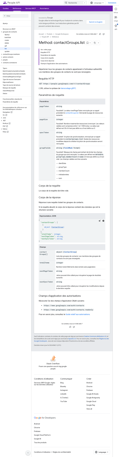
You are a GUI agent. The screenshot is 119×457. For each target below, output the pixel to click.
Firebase (89, 390)
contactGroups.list (72, 113)
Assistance (44, 8)
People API (13, 2)
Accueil (41, 34)
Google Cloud (91, 401)
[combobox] (75, 3)
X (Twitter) (64, 398)
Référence (17, 8)
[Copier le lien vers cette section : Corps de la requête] (62, 186)
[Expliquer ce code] (100, 221)
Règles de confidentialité (62, 452)
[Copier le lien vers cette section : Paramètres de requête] (66, 95)
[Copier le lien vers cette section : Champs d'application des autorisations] (83, 296)
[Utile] (100, 34)
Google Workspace (61, 34)
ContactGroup (57, 227)
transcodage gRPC (68, 88)
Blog (62, 383)
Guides (6, 8)
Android (89, 383)
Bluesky (63, 386)
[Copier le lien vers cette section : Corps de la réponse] (63, 197)
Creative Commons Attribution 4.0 (95, 336)
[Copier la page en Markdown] (95, 43)
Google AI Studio (92, 394)
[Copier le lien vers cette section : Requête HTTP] (56, 79)
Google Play (90, 405)
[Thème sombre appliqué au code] (103, 221)
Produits (49, 34)
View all (89, 409)
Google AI (37, 439)
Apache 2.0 (72, 339)
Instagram (64, 390)
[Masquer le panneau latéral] (28, 452)
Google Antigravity (93, 398)
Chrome (89, 386)
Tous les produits (40, 442)
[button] (15, 31)
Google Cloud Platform (42, 435)
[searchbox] (15, 16)
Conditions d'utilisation (42, 452)
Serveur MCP (30, 8)
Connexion (112, 3)
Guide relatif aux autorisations (78, 314)
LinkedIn (63, 394)
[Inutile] (103, 34)
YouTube (63, 401)
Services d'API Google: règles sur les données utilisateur (44, 384)
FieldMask (68, 148)
